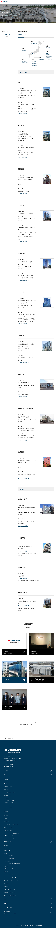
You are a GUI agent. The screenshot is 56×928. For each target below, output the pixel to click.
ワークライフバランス (10, 877)
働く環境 (6, 883)
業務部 (7, 866)
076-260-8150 (25, 218)
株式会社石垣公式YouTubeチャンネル (10, 912)
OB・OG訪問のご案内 (9, 889)
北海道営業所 (34, 43)
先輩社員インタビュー (9, 868)
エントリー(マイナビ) (9, 895)
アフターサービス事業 (9, 792)
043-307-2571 (25, 553)
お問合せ (6, 903)
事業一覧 (6, 783)
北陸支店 (48, 57)
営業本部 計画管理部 (10, 858)
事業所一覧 (6, 31)
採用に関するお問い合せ (10, 892)
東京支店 (48, 54)
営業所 (6, 36)
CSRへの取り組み (8, 827)
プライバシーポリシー (9, 907)
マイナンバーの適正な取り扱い (12, 833)
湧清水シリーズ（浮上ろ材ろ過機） (10, 799)
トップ (5, 770)
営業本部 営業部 (9, 855)
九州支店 (24, 61)
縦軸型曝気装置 (9, 802)
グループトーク (9, 874)
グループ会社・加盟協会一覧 (11, 824)
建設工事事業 (7, 789)
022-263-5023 (25, 182)
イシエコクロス (9, 807)
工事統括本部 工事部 (10, 861)
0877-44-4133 (25, 419)
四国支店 (34, 61)
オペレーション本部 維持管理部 (12, 863)
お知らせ (6, 899)
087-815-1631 (25, 385)
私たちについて (8, 774)
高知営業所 (34, 65)
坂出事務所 (34, 63)
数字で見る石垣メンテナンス (11, 880)
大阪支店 (41, 59)
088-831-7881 (24, 580)
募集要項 (6, 886)
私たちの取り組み (8, 841)
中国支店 (24, 50)
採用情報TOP (7, 850)
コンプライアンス (9, 838)
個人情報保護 (8, 830)
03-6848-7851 (25, 95)
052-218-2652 (25, 266)
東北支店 (48, 47)
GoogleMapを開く (23, 113)
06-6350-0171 (25, 305)
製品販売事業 (7, 795)
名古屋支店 (48, 59)
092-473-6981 (25, 465)
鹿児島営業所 (25, 63)
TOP (5, 738)
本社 (47, 53)
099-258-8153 (25, 608)
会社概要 (6, 818)
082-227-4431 (25, 348)
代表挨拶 (6, 815)
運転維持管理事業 (8, 786)
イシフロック (8, 805)
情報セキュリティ (9, 835)
